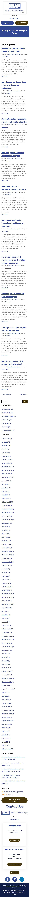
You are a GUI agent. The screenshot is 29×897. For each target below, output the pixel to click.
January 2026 (6, 463)
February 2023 (6, 586)
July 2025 (5, 484)
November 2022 (7, 597)
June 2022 (5, 615)
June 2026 (5, 445)
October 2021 (6, 643)
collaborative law (7, 416)
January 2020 (6, 706)
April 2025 (5, 495)
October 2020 (6, 685)
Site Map (13, 890)
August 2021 (6, 650)
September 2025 (7, 477)
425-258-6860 (14, 19)
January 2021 (6, 675)
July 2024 (5, 526)
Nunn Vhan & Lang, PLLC (14, 54)
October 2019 (6, 717)
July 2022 (5, 611)
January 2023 (6, 590)
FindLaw (14, 894)
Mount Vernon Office (14, 864)
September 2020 (7, 689)
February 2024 (6, 544)
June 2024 (5, 530)
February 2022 (6, 629)
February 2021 (6, 671)
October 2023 (6, 558)
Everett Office (14, 840)
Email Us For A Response (15, 800)
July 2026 (5, 442)
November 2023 (7, 555)
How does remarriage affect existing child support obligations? (13, 85)
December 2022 (7, 593)
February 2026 (6, 459)
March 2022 (5, 625)
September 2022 (7, 604)
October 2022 (6, 601)
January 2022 (6, 632)
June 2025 (5, 488)
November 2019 (7, 713)
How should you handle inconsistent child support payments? (12, 223)
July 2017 (5, 742)
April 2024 (5, 537)
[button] (7, 23)
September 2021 (7, 646)
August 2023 (6, 565)
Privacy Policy (21, 890)
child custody (6, 409)
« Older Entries (6, 395)
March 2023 (5, 583)
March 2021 (5, 668)
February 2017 (6, 749)
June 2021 (5, 657)
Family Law (5, 420)
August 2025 (6, 481)
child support (5, 56)
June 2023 (5, 572)
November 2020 (7, 682)
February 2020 (6, 703)
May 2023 (5, 576)
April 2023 (5, 579)
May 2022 (5, 618)
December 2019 (7, 710)
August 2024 (6, 523)
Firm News (5, 423)
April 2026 (5, 452)
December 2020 (7, 678)
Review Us (14, 873)
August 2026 (6, 438)
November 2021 (7, 639)
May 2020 (5, 692)
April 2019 (5, 735)
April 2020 (5, 696)
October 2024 (6, 516)
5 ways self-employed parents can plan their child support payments (13, 260)
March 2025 (5, 498)
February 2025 (6, 502)
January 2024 (6, 548)
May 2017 (5, 745)
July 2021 (5, 653)
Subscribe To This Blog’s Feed (13, 792)
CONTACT (22, 22)
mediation (5, 427)
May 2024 (5, 533)
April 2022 (5, 622)
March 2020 (5, 699)
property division (7, 430)
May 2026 (5, 449)
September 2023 (7, 562)
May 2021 (5, 661)
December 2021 (7, 636)
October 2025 (6, 474)
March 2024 (5, 541)
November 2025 (7, 470)
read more (4, 76)
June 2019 (5, 728)
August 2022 (6, 608)
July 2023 (5, 569)
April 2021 (5, 664)
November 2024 (7, 512)
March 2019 (5, 738)
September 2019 (7, 720)
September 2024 (7, 519)
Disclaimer (6, 890)
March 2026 (5, 456)
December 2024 (7, 509)
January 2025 (6, 505)
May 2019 (5, 731)
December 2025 (7, 466)
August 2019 (6, 724)
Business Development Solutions (13, 892)
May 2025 (5, 491)
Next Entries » (23, 395)
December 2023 (7, 551)
